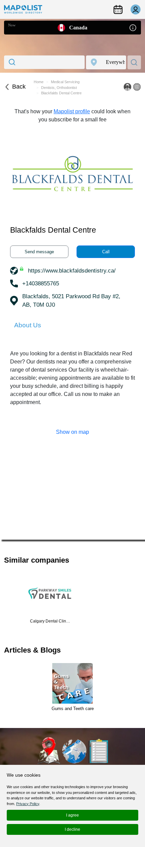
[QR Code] (137, 87)
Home (39, 82)
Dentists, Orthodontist (59, 88)
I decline (72, 829)
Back (19, 86)
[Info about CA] (133, 27)
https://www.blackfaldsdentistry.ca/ (72, 270)
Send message (39, 251)
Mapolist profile (72, 111)
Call (106, 251)
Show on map (72, 432)
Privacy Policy (27, 804)
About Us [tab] (27, 325)
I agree (72, 815)
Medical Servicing (65, 82)
